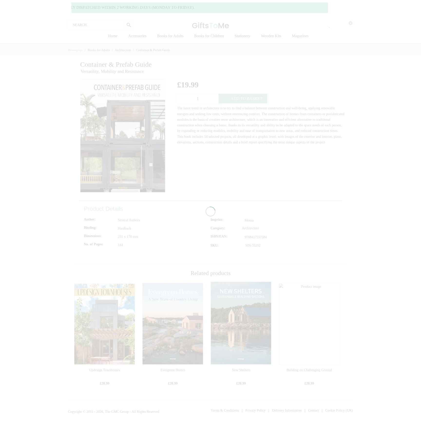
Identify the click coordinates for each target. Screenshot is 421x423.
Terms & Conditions (225, 410)
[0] (347, 25)
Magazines (300, 36)
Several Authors (129, 220)
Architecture (250, 228)
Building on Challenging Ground (309, 370)
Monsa (249, 220)
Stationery (242, 36)
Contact (313, 410)
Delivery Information (287, 410)
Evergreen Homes (173, 370)
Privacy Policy (255, 410)
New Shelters (241, 370)
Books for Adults (170, 36)
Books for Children (209, 36)
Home (112, 36)
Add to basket (246, 98)
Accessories (137, 36)
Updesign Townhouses (104, 370)
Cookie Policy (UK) (339, 410)
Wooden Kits (271, 36)
